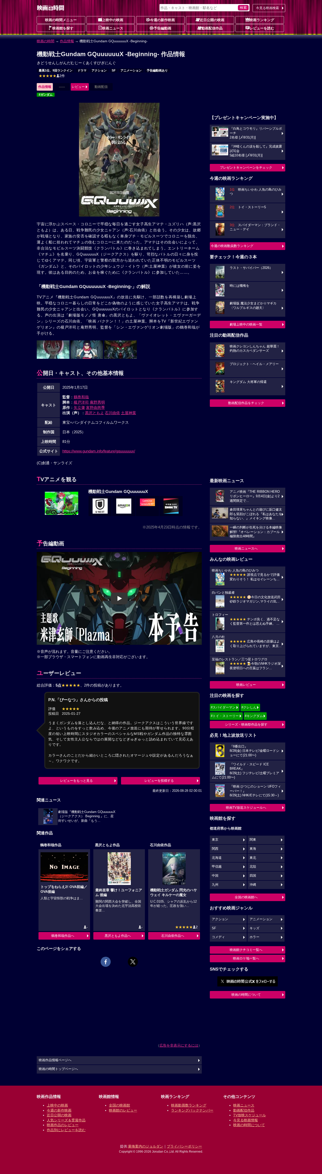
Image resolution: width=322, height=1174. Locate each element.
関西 (215, 848)
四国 (253, 875)
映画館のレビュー (123, 1110)
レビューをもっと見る (76, 780)
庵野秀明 (97, 402)
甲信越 (217, 866)
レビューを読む (262, 28)
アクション (99, 70)
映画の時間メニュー (61, 20)
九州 (215, 884)
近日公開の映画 (212, 20)
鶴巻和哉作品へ (62, 936)
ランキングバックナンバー (192, 1110)
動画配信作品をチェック (246, 403)
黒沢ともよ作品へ (118, 936)
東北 (253, 858)
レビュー (78, 87)
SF (113, 70)
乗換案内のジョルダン (145, 1146)
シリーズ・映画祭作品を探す (246, 724)
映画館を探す (62, 28)
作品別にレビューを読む (66, 1130)
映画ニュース (112, 28)
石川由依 (112, 413)
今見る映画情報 (245, 1120)
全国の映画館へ (246, 897)
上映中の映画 (112, 20)
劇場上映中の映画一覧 (246, 324)
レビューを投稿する (159, 780)
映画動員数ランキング (188, 1105)
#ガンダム (46, 94)
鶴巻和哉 (81, 397)
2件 (52, 76)
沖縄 (253, 884)
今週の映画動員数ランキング (232, 246)
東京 (215, 839)
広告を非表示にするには (178, 1045)
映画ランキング (262, 20)
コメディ (218, 937)
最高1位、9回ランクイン (55, 70)
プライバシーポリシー (184, 1146)
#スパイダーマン (223, 707)
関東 (253, 839)
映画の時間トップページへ (58, 1069)
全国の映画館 (119, 1105)
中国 (215, 875)
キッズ (254, 928)
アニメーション (131, 70)
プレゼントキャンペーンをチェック (246, 167)
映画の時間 (45, 41)
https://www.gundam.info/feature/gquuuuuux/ (98, 451)
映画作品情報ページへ (55, 1060)
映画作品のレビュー (62, 1125)
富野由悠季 (95, 407)
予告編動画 (162, 28)
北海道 (217, 858)
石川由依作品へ (172, 936)
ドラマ (82, 70)
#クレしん (249, 707)
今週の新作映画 (162, 20)
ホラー (254, 937)
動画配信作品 (212, 28)
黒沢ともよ (94, 413)
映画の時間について (246, 995)
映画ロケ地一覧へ (246, 958)
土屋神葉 (128, 413)
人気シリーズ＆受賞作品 (66, 1120)
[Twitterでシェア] (133, 962)
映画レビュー (246, 685)
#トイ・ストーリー (225, 716)
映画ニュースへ (246, 548)
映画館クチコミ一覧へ (246, 950)
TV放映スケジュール (249, 1115)
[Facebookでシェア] (106, 962)
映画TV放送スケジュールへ (246, 807)
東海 (253, 848)
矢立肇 (79, 407)
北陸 (253, 866)
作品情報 (67, 41)
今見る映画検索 (267, 8)
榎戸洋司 (81, 402)
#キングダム (254, 716)
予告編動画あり (157, 70)
